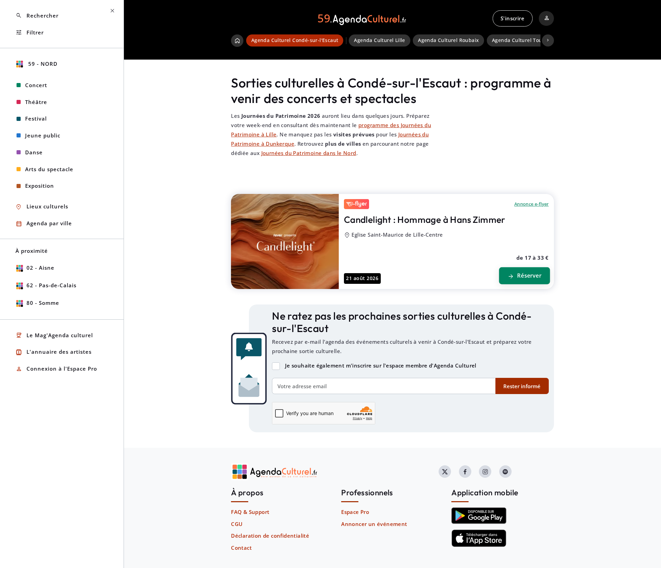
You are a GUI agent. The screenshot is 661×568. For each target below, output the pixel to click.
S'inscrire (512, 18)
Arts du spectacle (49, 169)
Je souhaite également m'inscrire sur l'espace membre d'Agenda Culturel (380, 365)
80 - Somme (43, 302)
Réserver (524, 276)
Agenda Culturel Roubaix (448, 40)
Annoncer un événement (374, 523)
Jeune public (42, 135)
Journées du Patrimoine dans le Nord (308, 152)
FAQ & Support (250, 511)
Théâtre (36, 102)
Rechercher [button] (37, 16)
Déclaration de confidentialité (270, 535)
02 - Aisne (40, 267)
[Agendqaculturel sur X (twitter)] (445, 471)
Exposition (39, 185)
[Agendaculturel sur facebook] (465, 471)
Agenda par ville (43, 224)
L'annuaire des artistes (53, 352)
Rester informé (522, 386)
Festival (36, 118)
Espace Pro (355, 511)
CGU (236, 523)
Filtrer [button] (29, 33)
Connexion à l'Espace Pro (56, 369)
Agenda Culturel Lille (379, 40)
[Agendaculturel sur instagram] (485, 471)
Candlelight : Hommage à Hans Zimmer (424, 219)
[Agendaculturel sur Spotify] (505, 471)
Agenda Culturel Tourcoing (524, 40)
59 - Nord (42, 63)
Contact (241, 547)
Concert (36, 85)
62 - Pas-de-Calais (51, 285)
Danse (34, 152)
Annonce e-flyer (531, 204)
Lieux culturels (41, 207)
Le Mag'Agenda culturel (54, 335)
